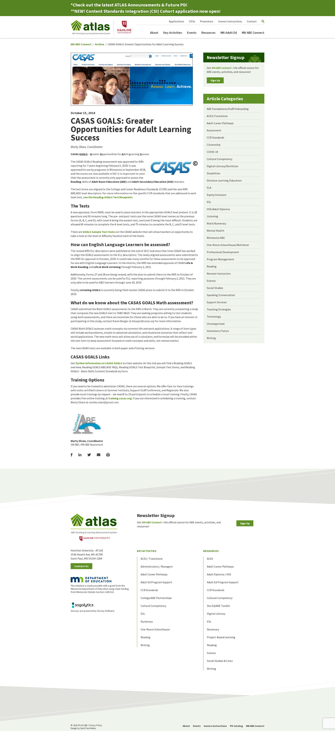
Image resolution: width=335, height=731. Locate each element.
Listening (212, 216)
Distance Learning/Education (224, 180)
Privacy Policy (95, 725)
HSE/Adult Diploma (218, 209)
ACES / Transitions (152, 558)
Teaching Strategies (219, 309)
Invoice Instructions (230, 21)
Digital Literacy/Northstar (222, 166)
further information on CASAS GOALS (99, 363)
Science (211, 280)
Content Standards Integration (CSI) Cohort (130, 11)
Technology (214, 316)
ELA (209, 187)
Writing (211, 338)
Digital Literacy (216, 613)
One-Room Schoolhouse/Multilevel (228, 245)
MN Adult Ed (229, 33)
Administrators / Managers (157, 566)
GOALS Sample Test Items (99, 232)
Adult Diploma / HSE (219, 574)
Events (191, 33)
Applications (176, 21)
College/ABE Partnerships (156, 598)
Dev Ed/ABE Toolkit (218, 606)
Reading (212, 266)
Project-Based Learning (221, 637)
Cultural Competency (219, 159)
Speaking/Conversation (221, 295)
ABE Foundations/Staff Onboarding (228, 109)
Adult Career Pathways (220, 123)
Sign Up (215, 80)
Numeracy (147, 621)
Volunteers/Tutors (218, 331)
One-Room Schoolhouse (155, 629)
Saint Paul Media (88, 728)
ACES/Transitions (217, 116)
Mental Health (215, 230)
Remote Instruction (219, 273)
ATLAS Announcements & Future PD (150, 5)
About (154, 33)
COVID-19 (212, 152)
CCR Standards (215, 137)
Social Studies (215, 288)
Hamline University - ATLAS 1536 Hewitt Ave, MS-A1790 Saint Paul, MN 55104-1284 (87, 554)
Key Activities (172, 33)
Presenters (206, 21)
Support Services (217, 302)
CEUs (192, 21)
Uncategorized (215, 323)
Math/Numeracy (216, 223)
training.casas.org (120, 398)
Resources (208, 33)
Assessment (214, 130)
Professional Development (223, 252)
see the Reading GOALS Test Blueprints (108, 197)
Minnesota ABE (216, 237)
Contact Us (81, 566)
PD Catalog (236, 726)
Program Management (220, 259)
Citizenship (213, 144)
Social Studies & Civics (220, 661)
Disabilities (213, 173)
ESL (209, 202)
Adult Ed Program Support (156, 582)
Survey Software (105, 610)
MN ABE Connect (253, 33)
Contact (252, 21)
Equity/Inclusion (216, 195)
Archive (99, 44)
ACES (210, 558)
